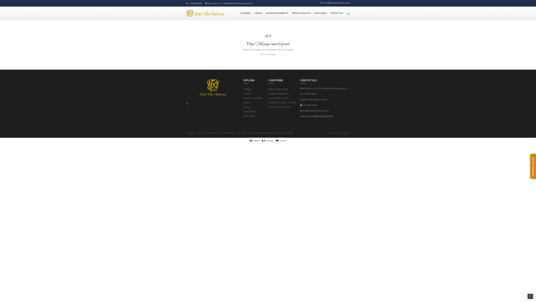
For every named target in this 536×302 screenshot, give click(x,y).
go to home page (268, 54)
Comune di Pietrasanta (279, 107)
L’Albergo (245, 13)
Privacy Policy (249, 111)
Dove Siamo (320, 13)
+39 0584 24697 (310, 105)
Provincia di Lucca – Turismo (282, 102)
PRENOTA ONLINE (533, 166)
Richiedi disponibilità (277, 13)
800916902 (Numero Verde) (314, 99)
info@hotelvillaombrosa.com (316, 110)
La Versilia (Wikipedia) (278, 93)
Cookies (247, 107)
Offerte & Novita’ (301, 13)
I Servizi (258, 13)
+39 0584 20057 (309, 94)
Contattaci (336, 13)
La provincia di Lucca (278, 98)
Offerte (246, 102)
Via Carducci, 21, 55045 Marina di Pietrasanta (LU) (324, 88)
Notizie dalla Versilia (278, 89)
